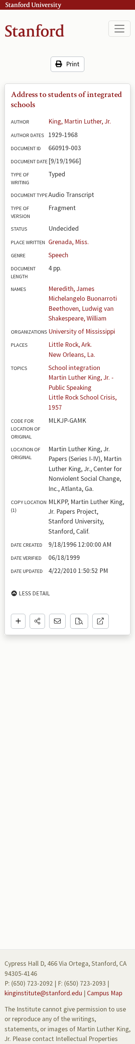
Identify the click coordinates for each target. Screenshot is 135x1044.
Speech (58, 255)
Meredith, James (71, 289)
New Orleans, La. (71, 354)
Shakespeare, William (77, 318)
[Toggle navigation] (119, 29)
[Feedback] (57, 621)
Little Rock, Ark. (70, 344)
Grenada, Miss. (68, 242)
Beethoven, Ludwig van (81, 308)
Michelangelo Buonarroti (82, 298)
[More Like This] (79, 621)
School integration (74, 368)
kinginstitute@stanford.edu (43, 993)
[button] (37, 621)
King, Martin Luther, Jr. (79, 121)
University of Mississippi (81, 331)
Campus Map (104, 993)
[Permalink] (100, 621)
